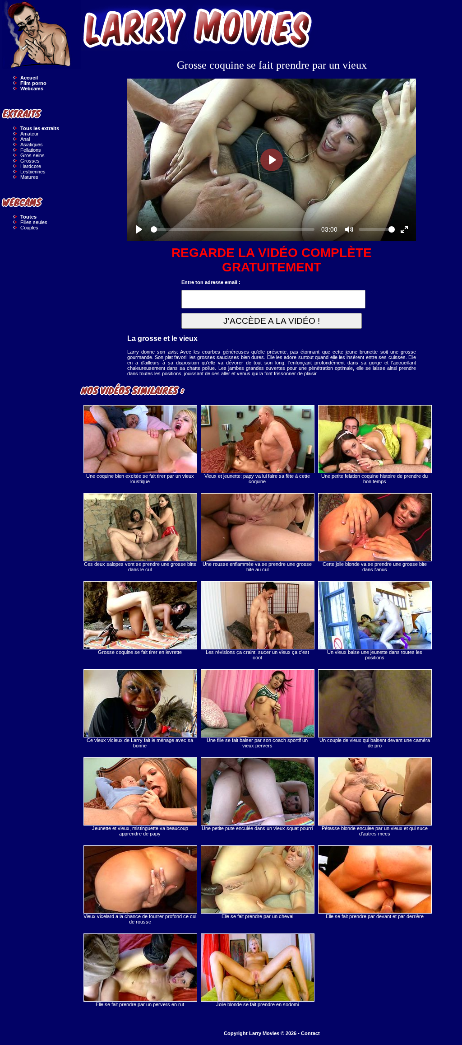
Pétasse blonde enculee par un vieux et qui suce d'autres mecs (375, 831)
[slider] (232, 229)
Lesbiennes (33, 171)
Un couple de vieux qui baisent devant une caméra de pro (374, 742)
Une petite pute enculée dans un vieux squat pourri (257, 828)
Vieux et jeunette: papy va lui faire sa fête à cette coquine (257, 478)
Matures (29, 177)
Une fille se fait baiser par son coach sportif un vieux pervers (257, 742)
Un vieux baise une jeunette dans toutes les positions (374, 654)
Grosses (30, 160)
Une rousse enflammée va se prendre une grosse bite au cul (257, 566)
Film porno (33, 83)
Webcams (31, 88)
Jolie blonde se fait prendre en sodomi (257, 1004)
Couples (29, 227)
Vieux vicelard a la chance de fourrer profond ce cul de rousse (139, 919)
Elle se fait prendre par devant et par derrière (375, 916)
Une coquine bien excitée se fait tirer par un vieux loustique (140, 478)
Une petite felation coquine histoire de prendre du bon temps (374, 478)
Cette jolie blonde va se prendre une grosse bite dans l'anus (375, 566)
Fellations (30, 150)
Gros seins (32, 155)
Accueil (29, 77)
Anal (25, 139)
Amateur (29, 133)
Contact (310, 1033)
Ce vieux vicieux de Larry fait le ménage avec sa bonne (140, 742)
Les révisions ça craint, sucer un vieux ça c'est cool (257, 654)
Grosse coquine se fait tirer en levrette (140, 652)
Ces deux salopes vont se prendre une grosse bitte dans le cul (140, 566)
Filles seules (33, 222)
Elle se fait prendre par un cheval (257, 916)
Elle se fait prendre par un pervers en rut (140, 1004)
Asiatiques (31, 144)
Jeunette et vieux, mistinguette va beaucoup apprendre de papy (140, 831)
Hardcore (30, 166)
